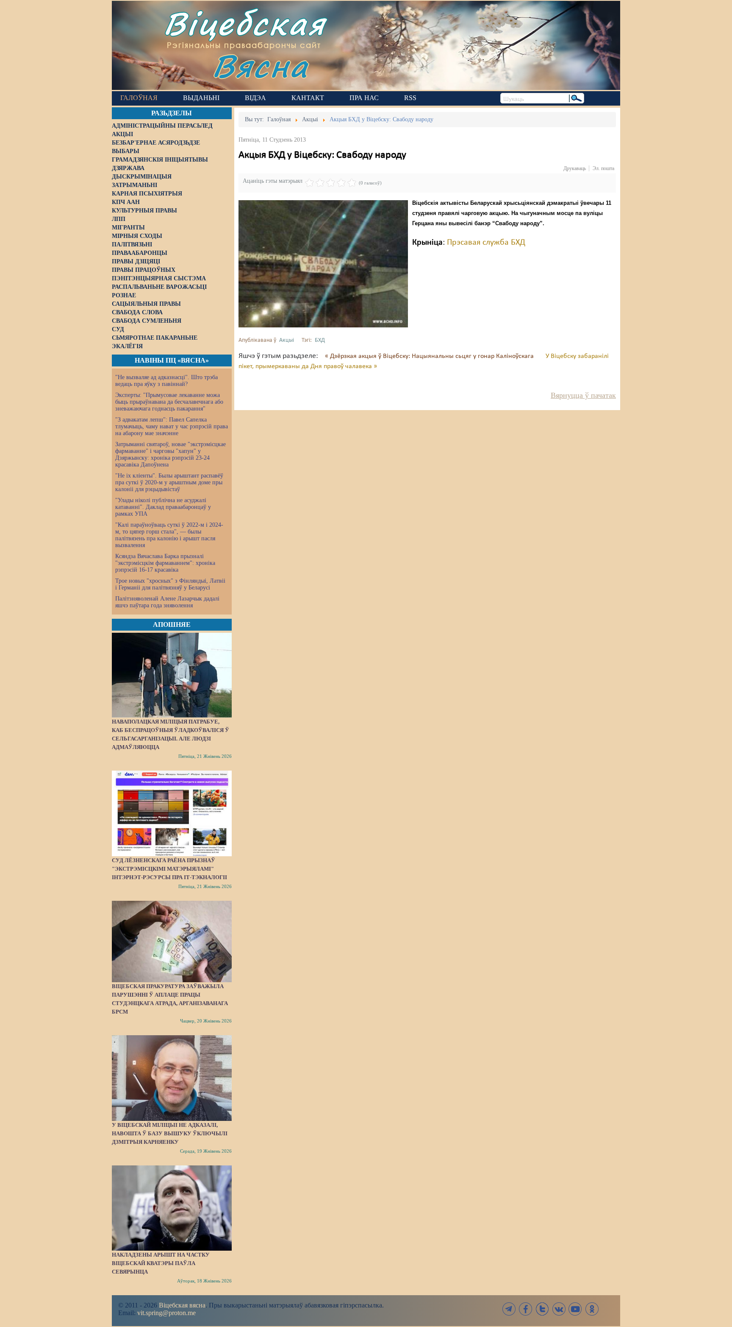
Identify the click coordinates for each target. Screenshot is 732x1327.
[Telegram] (509, 1309)
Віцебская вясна (182, 1305)
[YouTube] (575, 1309)
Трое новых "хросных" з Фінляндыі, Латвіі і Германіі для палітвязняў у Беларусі (170, 584)
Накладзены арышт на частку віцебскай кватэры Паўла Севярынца (161, 1263)
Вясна (260, 65)
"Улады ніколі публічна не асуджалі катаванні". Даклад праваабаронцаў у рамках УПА (163, 507)
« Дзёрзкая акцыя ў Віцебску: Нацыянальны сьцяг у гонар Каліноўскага (430, 356)
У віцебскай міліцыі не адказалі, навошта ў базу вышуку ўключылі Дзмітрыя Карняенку (169, 1133)
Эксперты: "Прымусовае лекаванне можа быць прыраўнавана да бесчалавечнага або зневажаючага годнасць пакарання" (169, 402)
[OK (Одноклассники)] (592, 1309)
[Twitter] (542, 1309)
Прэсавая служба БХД (486, 242)
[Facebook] (525, 1309)
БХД (320, 340)
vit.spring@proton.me (166, 1312)
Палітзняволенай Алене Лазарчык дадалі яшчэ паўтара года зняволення (167, 602)
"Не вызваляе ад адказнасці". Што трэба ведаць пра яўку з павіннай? (166, 380)
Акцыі (286, 340)
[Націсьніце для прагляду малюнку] (323, 263)
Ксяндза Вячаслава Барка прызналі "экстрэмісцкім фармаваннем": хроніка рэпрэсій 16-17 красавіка (165, 563)
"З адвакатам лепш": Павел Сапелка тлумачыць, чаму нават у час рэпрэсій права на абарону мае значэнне (171, 426)
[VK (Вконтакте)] (559, 1309)
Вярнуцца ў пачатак (583, 395)
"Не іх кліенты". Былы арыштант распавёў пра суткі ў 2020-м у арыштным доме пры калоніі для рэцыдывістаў (169, 482)
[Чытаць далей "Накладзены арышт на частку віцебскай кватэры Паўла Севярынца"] (172, 1207)
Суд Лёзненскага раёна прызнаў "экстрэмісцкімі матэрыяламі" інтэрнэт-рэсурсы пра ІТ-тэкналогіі (169, 868)
